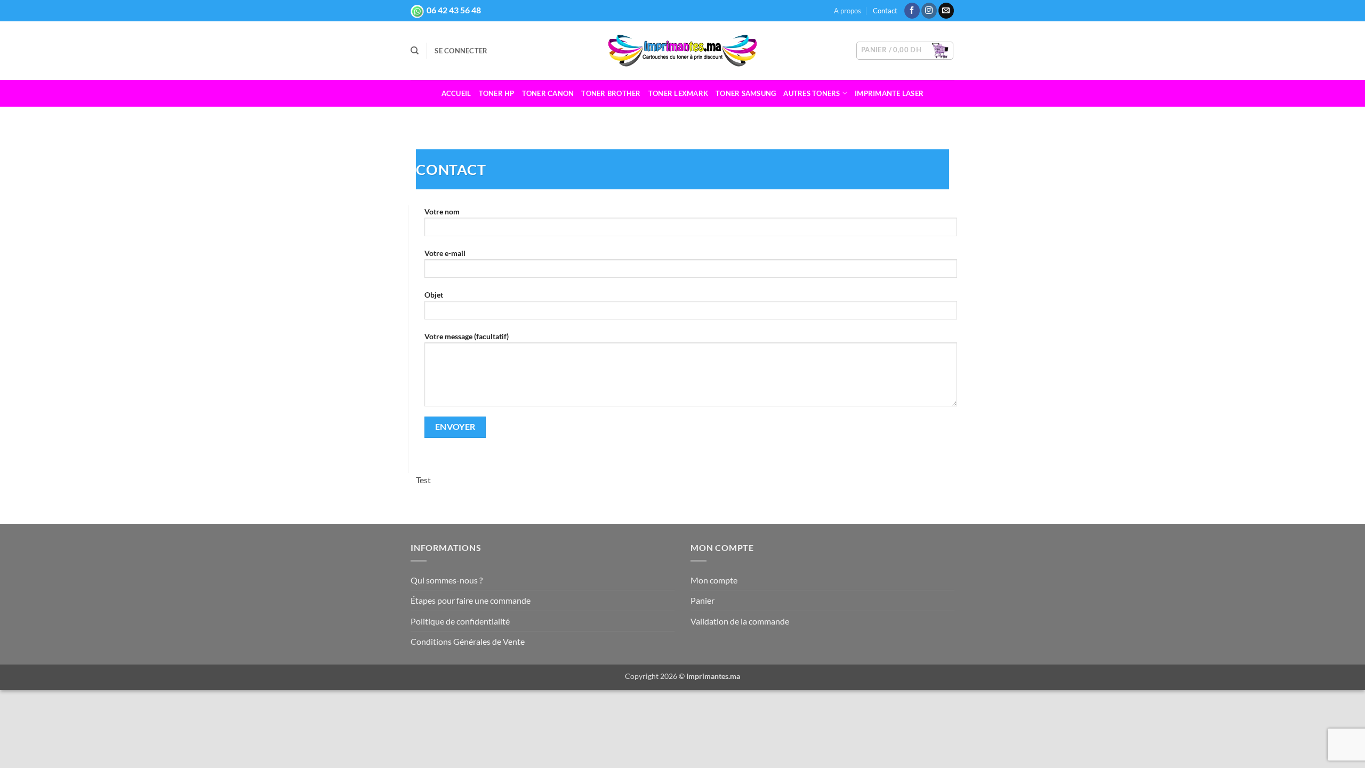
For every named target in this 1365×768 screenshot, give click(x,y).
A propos (847, 10)
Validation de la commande (739, 621)
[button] (461, 50)
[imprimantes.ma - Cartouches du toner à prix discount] (682, 51)
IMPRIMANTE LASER (889, 93)
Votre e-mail (444, 253)
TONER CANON (548, 93)
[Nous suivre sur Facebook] (912, 11)
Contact (885, 10)
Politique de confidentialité (460, 621)
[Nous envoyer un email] (946, 11)
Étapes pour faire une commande (471, 600)
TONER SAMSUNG (746, 93)
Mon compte (713, 580)
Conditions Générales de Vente (468, 641)
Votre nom (442, 211)
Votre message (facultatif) (466, 336)
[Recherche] (415, 51)
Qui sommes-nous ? (447, 580)
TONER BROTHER (610, 93)
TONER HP (497, 93)
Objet (433, 294)
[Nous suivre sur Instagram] (929, 11)
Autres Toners (811, 93)
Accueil (456, 93)
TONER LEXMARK (678, 93)
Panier (702, 600)
